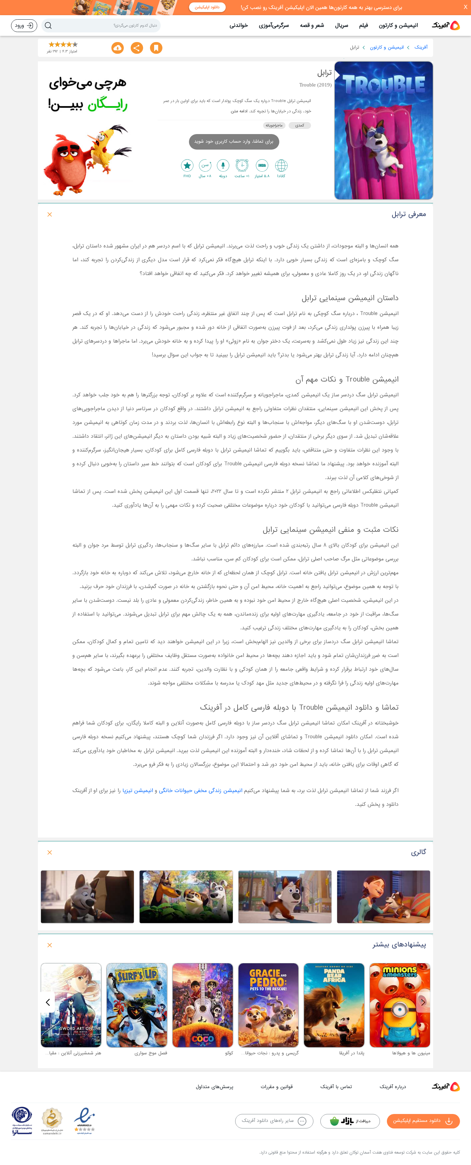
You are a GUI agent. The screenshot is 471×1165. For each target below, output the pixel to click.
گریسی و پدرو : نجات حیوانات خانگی (263, 1053)
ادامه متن (239, 111)
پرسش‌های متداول (214, 1087)
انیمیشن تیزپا (137, 791)
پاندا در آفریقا (351, 1053)
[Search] (48, 25)
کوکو (229, 1053)
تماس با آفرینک (336, 1087)
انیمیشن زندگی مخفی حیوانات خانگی (200, 791)
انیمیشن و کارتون (398, 25)
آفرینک (421, 47)
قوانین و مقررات (277, 1087)
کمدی (299, 125)
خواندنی (239, 25)
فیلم (363, 25)
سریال (341, 25)
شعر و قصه (312, 25)
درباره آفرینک (393, 1087)
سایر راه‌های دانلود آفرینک (268, 1120)
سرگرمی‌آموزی (274, 25)
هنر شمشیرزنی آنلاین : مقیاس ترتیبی (65, 1053)
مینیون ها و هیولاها (411, 1053)
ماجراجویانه (274, 125)
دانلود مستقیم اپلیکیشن (417, 1120)
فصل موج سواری (150, 1053)
